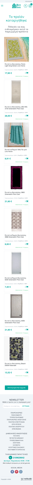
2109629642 (18, 457)
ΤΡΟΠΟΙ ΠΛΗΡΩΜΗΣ (16, 417)
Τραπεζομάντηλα (16, 440)
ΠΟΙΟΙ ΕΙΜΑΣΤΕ (16, 415)
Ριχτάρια (16, 436)
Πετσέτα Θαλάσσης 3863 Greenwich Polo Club (15, 193)
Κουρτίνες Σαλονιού (16, 447)
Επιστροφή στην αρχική (16, 388)
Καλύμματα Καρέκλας (16, 450)
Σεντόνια (16, 443)
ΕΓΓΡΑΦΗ (25, 406)
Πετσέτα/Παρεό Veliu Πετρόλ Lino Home (16, 150)
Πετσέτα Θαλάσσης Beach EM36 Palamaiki (15, 364)
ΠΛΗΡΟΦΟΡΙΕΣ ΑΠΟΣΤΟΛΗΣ (16, 420)
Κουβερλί (16, 445)
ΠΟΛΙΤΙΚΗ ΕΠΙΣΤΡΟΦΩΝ (17, 422)
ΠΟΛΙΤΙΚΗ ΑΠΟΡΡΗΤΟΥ (16, 427)
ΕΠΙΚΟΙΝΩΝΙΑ (28, 1)
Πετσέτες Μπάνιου (17, 438)
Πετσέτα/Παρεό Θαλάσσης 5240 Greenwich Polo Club (15, 279)
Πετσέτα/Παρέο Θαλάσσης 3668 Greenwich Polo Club (15, 236)
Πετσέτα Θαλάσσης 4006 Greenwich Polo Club (15, 322)
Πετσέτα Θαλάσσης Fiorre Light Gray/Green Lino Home (15, 65)
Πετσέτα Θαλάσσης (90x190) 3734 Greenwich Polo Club (16, 108)
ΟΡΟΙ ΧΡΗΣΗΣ (16, 424)
